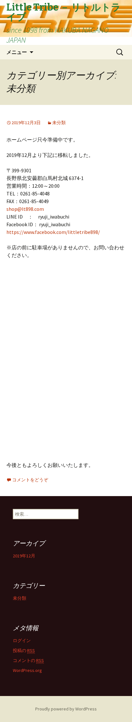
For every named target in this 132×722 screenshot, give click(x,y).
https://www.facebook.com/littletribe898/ (53, 232)
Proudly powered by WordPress (66, 709)
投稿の (24, 650)
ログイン (22, 640)
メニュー (16, 52)
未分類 (59, 122)
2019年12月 (24, 556)
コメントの (28, 660)
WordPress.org (27, 670)
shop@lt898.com (25, 209)
